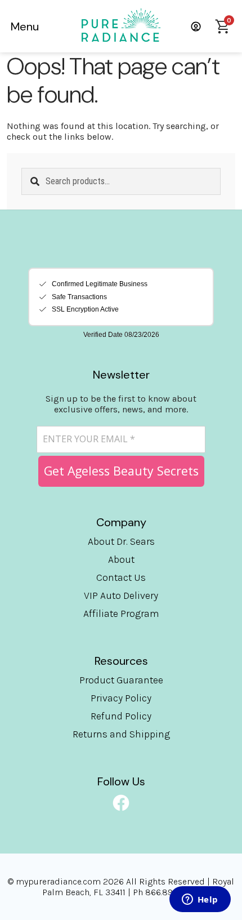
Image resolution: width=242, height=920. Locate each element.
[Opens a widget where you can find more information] (200, 900)
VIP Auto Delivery (121, 595)
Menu (25, 26)
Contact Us (121, 577)
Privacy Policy (121, 698)
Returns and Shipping (121, 734)
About (121, 559)
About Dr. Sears (121, 541)
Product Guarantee (121, 680)
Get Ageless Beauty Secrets (121, 471)
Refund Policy (121, 716)
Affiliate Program (121, 613)
